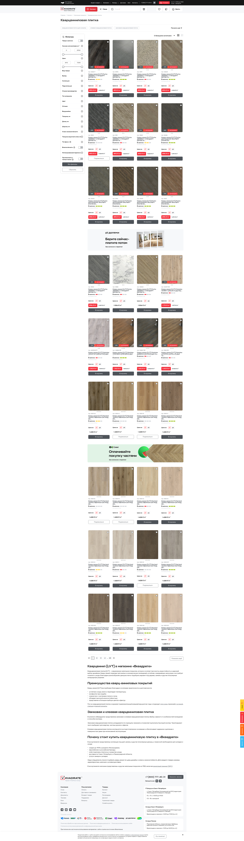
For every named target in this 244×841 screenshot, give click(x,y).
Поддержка (85, 798)
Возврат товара (86, 795)
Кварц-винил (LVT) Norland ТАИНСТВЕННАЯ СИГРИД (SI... (98, 417)
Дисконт (105, 798)
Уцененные (242, 731)
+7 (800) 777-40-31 (146, 2)
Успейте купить (107, 803)
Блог (129, 3)
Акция (242, 707)
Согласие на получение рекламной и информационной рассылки (81, 826)
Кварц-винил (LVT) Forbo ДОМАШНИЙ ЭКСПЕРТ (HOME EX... (170, 139)
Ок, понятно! (160, 836)
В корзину (99, 95)
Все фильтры (72, 164)
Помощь (114, 3)
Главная (63, 15)
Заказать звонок (175, 777)
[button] (112, 9)
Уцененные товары (108, 800)
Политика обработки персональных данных (74, 823)
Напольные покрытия (80, 15)
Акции (104, 792)
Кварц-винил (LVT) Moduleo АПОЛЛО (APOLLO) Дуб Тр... (171, 354)
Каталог (69, 15)
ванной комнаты (101, 706)
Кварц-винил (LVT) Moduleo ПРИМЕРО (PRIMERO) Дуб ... (123, 354)
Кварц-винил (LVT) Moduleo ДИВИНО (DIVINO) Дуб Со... (147, 353)
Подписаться (99, 158)
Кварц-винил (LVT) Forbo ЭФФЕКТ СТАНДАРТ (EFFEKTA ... (97, 75)
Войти (177, 9)
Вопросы (84, 800)
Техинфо (63, 798)
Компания (106, 3)
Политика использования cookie (122, 823)
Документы (64, 795)
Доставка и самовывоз (88, 792)
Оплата (83, 790)
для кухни (163, 704)
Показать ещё (175, 28)
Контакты (135, 3)
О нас (62, 790)
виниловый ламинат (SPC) (162, 766)
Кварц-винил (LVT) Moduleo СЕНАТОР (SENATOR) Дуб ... (98, 354)
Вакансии (64, 803)
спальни (90, 706)
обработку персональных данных (134, 835)
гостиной (179, 704)
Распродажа (106, 795)
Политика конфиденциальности (100, 823)
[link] (154, 2)
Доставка (123, 3)
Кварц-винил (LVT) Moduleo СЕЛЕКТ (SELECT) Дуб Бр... (171, 290)
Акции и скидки (95, 3)
